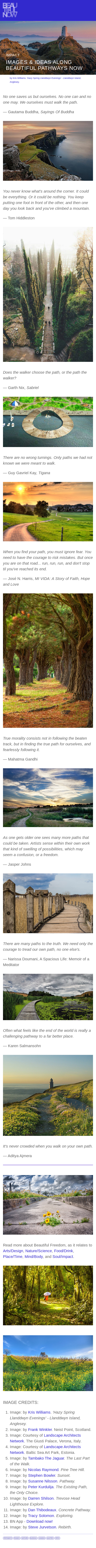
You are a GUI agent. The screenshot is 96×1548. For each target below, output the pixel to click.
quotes (50, 1538)
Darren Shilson (41, 1498)
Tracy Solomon (41, 1515)
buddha (33, 1538)
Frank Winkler (40, 1429)
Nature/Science (38, 1251)
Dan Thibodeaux (42, 1510)
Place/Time (12, 1256)
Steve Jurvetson (42, 1527)
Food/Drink (63, 1251)
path (57, 1538)
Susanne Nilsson (42, 1481)
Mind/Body (34, 1256)
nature (25, 1538)
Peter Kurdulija (41, 1487)
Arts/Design (13, 1251)
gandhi (42, 1538)
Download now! (39, 1521)
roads (17, 1538)
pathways (8, 1538)
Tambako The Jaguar (46, 1458)
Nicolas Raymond (43, 1470)
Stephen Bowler (41, 1475)
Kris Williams (39, 1412)
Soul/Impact (62, 1256)
